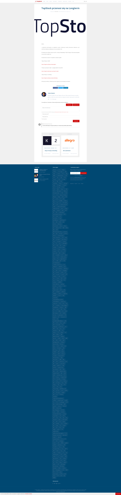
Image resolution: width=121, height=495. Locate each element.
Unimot (54, 456)
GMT (61, 289)
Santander (63, 411)
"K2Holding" (55, 183)
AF (60, 198)
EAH (65, 266)
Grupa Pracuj (63, 301)
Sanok (54, 411)
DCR (62, 254)
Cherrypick (59, 241)
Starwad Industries (56, 439)
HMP (65, 307)
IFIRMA (59, 311)
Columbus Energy (61, 247)
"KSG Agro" (65, 183)
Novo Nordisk (55, 369)
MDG (60, 340)
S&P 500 (62, 409)
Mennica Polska (55, 344)
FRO (61, 280)
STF (62, 439)
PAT (61, 380)
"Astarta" (58, 173)
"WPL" (62, 192)
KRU (57, 328)
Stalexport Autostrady (57, 435)
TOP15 (66, 448)
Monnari (63, 353)
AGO (63, 198)
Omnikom (58, 489)
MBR (66, 338)
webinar (65, 462)
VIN (60, 458)
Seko (63, 417)
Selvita (59, 419)
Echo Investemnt (59, 268)
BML (67, 227)
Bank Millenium (55, 220)
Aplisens (58, 210)
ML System (59, 347)
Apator (54, 210)
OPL (65, 375)
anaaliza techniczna (63, 204)
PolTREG (54, 400)
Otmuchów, (58, 378)
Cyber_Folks (55, 253)
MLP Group (55, 349)
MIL (65, 346)
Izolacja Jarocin (63, 316)
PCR (65, 382)
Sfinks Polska (64, 419)
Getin (64, 285)
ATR (53, 216)
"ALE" (59, 169)
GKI (57, 287)
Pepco (54, 386)
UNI (61, 454)
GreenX (59, 295)
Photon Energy (55, 388)
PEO (61, 384)
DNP (61, 260)
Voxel (64, 460)
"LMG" (54, 185)
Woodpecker (58, 470)
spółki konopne (55, 431)
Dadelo (63, 253)
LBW (59, 330)
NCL (66, 361)
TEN (63, 446)
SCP (60, 415)
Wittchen (64, 468)
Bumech (54, 235)
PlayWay (63, 392)
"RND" (58, 189)
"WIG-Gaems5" (59, 191)
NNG (63, 365)
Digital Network (63, 258)
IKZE (66, 311)
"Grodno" (54, 179)
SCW (54, 417)
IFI (56, 311)
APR (66, 210)
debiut (66, 254)
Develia (54, 258)
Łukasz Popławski (48, 153)
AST (64, 214)
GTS (66, 303)
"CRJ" (57, 177)
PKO (62, 390)
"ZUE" (66, 192)
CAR (62, 237)
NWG (54, 371)
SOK (63, 427)
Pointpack (61, 394)
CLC (56, 243)
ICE (53, 311)
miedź (62, 346)
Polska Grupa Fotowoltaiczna (58, 398)
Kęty (61, 322)
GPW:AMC (58, 291)
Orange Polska (63, 377)
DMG (57, 260)
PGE (57, 386)
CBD (66, 237)
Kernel (57, 322)
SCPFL (64, 415)
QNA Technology (59, 404)
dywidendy (60, 266)
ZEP (58, 475)
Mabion (57, 334)
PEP (64, 384)
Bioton (61, 225)
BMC (63, 227)
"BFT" (66, 175)
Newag (54, 365)
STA (66, 433)
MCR (57, 340)
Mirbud (54, 347)
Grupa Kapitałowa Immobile (58, 299)
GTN (63, 303)
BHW (60, 222)
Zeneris (54, 475)
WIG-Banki (55, 468)
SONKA (54, 429)
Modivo (62, 351)
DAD (59, 253)
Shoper (64, 421)
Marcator (54, 338)
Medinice (62, 342)
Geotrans (60, 285)
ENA (56, 270)
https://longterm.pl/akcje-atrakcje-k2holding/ (50, 78)
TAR (64, 444)
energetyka (65, 270)
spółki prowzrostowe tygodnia (58, 433)
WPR (66, 470)
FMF (61, 278)
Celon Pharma (64, 239)
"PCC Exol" (58, 187)
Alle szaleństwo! (67, 150)
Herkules (61, 307)
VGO (66, 456)
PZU (67, 402)
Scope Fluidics (55, 415)
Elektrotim (66, 268)
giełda (54, 287)
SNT (57, 427)
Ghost (65, 489)
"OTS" (54, 187)
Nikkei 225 (59, 365)
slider (57, 425)
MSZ (57, 361)
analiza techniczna (56, 208)
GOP (64, 289)
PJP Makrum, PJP (63, 388)
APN (62, 210)
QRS (64, 404)
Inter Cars (54, 315)
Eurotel (62, 274)
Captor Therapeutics (56, 237)
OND (65, 373)
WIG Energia (63, 464)
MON (59, 353)
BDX (57, 222)
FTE (64, 280)
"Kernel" (60, 183)
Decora (54, 256)
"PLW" (54, 189)
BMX (53, 229)
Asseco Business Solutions (57, 214)
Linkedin (66, 87)
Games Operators (56, 284)
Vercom (61, 456)
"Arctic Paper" (60, 171)
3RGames (54, 196)
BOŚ (53, 233)
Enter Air (57, 272)
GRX (60, 303)
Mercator (62, 344)
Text (62, 448)
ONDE (54, 375)
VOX (61, 460)
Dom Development (56, 262)
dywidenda (55, 266)
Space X (58, 429)
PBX (53, 382)
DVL (64, 264)
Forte (54, 280)
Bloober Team (58, 227)
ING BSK (64, 313)
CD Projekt (58, 239)
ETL (65, 272)
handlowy (58, 305)
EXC (66, 274)
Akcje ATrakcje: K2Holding (51, 150)
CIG (53, 243)
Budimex (65, 233)
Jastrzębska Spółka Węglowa (58, 320)
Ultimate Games (56, 454)
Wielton (54, 464)
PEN (58, 384)
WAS (57, 462)
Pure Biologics (61, 402)
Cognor (64, 245)
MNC (63, 349)
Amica (57, 204)
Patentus (65, 380)
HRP (61, 309)
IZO (58, 316)
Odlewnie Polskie (56, 373)
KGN (54, 324)
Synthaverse (60, 444)
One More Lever (59, 375)
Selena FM (55, 419)
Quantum (54, 406)
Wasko (60, 462)
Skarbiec (65, 423)
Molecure (54, 353)
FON (65, 278)
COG (60, 245)
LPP (58, 332)
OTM (54, 378)
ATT (60, 216)
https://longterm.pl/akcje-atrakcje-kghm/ (49, 64)
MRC (63, 359)
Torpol (57, 450)
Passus (57, 380)
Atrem (57, 216)
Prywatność (72, 183)
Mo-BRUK (54, 351)
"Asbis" (54, 173)
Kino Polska (58, 324)
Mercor (54, 346)
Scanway (64, 413)
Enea (60, 270)
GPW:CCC (60, 293)
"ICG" (54, 181)
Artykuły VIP (65, 1)
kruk (60, 328)
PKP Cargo (58, 392)
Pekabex (54, 384)
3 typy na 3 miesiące (63, 194)
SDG (57, 417)
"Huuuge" (63, 179)
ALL (60, 202)
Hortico (57, 309)
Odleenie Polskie (63, 371)
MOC (59, 351)
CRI (58, 251)
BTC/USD (60, 233)
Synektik (54, 444)
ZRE (64, 475)
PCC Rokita (58, 382)
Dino (54, 260)
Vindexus (64, 458)
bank (60, 218)
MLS (59, 349)
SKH (53, 425)
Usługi (50, 1)
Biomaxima (60, 223)
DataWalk (58, 254)
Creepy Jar (63, 249)
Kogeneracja (55, 326)
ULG (66, 452)
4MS (63, 196)
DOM (64, 260)
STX (53, 440)
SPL (62, 429)
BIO (63, 222)
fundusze (54, 282)
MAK (61, 334)
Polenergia (55, 396)
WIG (58, 464)
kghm (64, 322)
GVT (53, 305)
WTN (54, 471)
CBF (53, 239)
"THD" (66, 189)
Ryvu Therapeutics (56, 409)
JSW (65, 320)
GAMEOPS (60, 282)
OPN (54, 377)
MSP (53, 361)
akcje (54, 202)
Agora (54, 200)
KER (53, 322)
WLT (53, 470)
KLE (62, 324)
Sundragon (61, 440)
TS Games (59, 452)
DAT (53, 254)
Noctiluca (54, 367)
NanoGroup (62, 361)
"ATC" (63, 173)
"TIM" (54, 191)
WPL (63, 470)
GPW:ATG (63, 291)
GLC (60, 287)
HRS (64, 309)
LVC (65, 332)
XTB (57, 471)
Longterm (38, 489)
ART (56, 212)
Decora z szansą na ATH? (43, 179)
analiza (54, 206)
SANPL (58, 411)
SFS (53, 421)
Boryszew (65, 231)
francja (58, 280)
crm (61, 251)
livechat (54, 332)
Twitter (61, 87)
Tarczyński (55, 446)
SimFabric (57, 423)
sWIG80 (62, 442)
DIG (58, 258)
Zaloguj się (69, 104)
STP (65, 439)
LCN (62, 330)
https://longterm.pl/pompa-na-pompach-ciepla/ (50, 71)
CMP (54, 245)
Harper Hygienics (64, 305)
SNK (53, 427)
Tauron (59, 446)
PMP (54, 394)
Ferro (54, 278)
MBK (63, 338)
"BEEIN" (54, 175)
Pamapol (63, 378)
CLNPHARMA (64, 243)
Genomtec (55, 285)
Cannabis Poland (61, 235)
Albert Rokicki (56, 11)
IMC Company (55, 313)
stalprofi (54, 437)
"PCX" (63, 187)
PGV (61, 386)
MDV (64, 340)
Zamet (60, 471)
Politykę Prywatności (77, 177)
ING (60, 313)
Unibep (65, 454)
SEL (66, 417)
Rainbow (64, 406)
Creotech (54, 251)
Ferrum (58, 278)
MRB (60, 359)
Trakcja (54, 452)
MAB (54, 334)
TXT (63, 452)
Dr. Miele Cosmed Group (57, 264)
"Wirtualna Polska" (56, 192)
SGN (56, 421)
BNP (57, 229)
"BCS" (67, 173)
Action (57, 198)
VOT (53, 460)
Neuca (57, 363)
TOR (53, 450)
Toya (61, 450)
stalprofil (59, 437)
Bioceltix (54, 223)
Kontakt (69, 1)
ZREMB (54, 477)
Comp (59, 249)
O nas (47, 1)
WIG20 (59, 468)
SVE (58, 442)
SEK (60, 417)
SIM (53, 423)
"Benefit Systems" (60, 175)
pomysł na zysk (60, 400)
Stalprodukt (65, 435)
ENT (53, 272)
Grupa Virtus (55, 303)
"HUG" (59, 179)
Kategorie (54, 1)
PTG (53, 402)
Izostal (54, 318)
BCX (53, 222)
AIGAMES (60, 200)
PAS (53, 380)
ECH (53, 268)
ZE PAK (61, 473)
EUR (53, 274)
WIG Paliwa (62, 466)
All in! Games (65, 202)
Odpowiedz (76, 121)
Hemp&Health (55, 307)
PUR (57, 402)
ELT (53, 270)
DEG (58, 256)
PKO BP (66, 390)
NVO (64, 369)
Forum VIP (60, 1)
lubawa (61, 332)
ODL (57, 371)
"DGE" (61, 177)
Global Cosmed (55, 289)
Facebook (55, 87)
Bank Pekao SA (62, 220)
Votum (57, 460)
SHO (60, 421)
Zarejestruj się (76, 104)
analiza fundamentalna (61, 206)
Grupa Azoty (55, 297)
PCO (62, 382)
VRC (53, 462)
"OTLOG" (64, 185)
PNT (57, 394)
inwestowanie (60, 315)
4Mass (59, 196)
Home (44, 1)
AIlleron (65, 200)
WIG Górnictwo (55, 466)
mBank (59, 338)
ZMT (61, 475)
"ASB (65, 171)
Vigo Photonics (55, 458)
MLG (63, 347)
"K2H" (61, 181)
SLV (60, 425)
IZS (57, 318)
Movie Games (55, 359)
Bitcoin (65, 225)
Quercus (59, 406)
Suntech (54, 442)
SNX (60, 427)
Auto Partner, (55, 218)
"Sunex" (62, 189)
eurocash (58, 274)
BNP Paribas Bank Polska (57, 231)
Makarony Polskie (56, 336)
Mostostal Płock (61, 355)
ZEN (65, 473)
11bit (57, 194)
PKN (53, 390)
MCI (53, 340)
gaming (62, 284)
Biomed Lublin (55, 225)
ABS (66, 196)
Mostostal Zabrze (56, 357)
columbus (54, 247)
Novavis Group (60, 367)
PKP (53, 392)
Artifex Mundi (61, 212)
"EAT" (65, 177)
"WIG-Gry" (65, 191)
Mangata (62, 336)
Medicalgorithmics (56, 342)
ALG (57, 202)
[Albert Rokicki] (44, 94)
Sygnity (66, 442)
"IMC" (57, 181)
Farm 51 (63, 276)
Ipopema (54, 316)
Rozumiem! (118, 493)
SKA (62, 423)
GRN (63, 295)
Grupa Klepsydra (56, 301)
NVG (60, 369)
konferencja (61, 326)
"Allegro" (63, 169)
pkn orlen (58, 390)
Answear (65, 208)
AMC (54, 204)
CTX (64, 251)
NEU (53, 363)
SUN (57, 440)
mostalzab (55, 355)
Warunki (76, 183)
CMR (57, 245)
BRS (57, 233)
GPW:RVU (54, 295)
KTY (63, 328)
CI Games (64, 241)
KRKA (54, 328)
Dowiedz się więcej (28, 493)
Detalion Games (63, 256)
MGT (58, 346)
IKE (62, 311)
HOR (54, 309)
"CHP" (54, 177)
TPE (64, 450)
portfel (66, 400)
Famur (59, 276)
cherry (54, 241)
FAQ (73, 1)
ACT (53, 198)
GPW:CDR (65, 293)
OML (61, 373)
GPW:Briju (55, 293)
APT (53, 212)
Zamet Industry (55, 473)
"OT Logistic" (59, 185)
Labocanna (55, 330)
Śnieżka (64, 425)
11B (53, 194)
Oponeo (57, 377)
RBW (54, 408)
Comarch (54, 249)
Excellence (55, 276)
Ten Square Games (56, 448)
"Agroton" (54, 169)
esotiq (62, 272)
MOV (62, 357)
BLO (53, 227)
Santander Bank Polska (57, 413)
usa (58, 456)
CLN (59, 243)
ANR (62, 208)
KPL (65, 326)
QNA (54, 404)
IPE (65, 315)
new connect (62, 363)
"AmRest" (54, 171)
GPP (53, 291)
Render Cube (58, 408)
